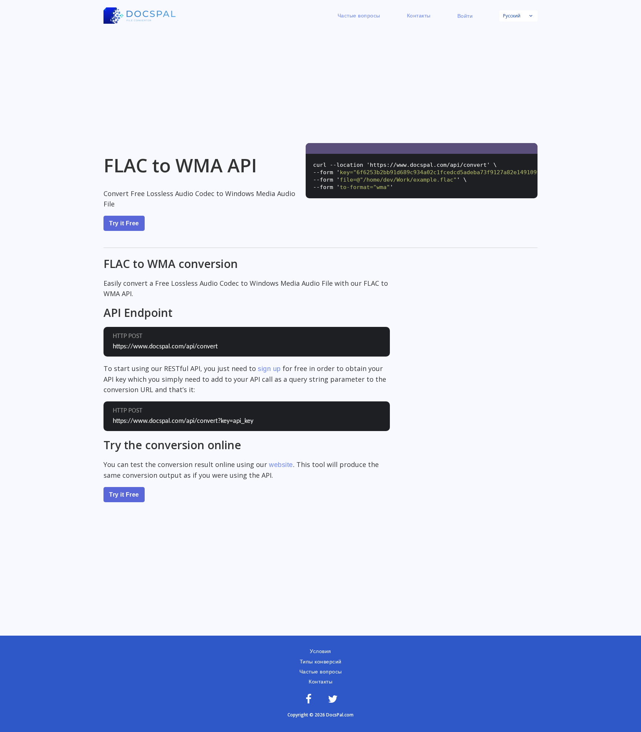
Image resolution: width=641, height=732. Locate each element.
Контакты (419, 16)
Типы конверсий (321, 662)
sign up (269, 368)
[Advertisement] (320, 84)
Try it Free (124, 223)
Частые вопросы (359, 16)
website (281, 464)
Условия (320, 651)
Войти (465, 16)
